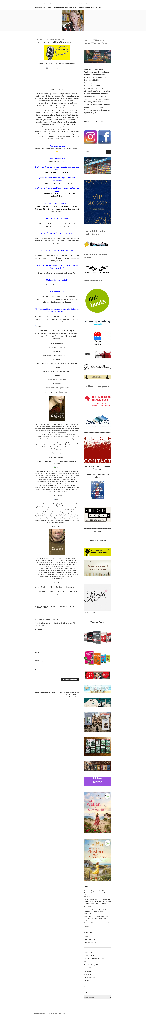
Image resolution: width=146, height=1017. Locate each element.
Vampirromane (71, 606)
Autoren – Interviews (89, 939)
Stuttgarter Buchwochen (90, 977)
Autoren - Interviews (44, 604)
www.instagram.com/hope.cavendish (57, 388)
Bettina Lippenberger (56, 39)
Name (37, 652)
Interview (61, 606)
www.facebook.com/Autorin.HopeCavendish (57, 371)
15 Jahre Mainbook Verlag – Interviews (90, 7)
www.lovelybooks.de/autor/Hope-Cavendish (57, 355)
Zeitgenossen (42, 607)
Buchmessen (87, 946)
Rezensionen (87, 971)
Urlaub (85, 984)
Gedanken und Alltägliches (91, 949)
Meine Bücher (67, 3)
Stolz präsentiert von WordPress (56, 1013)
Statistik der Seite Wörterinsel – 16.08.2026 (47, 3)
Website (37, 670)
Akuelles (86, 936)
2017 (38, 606)
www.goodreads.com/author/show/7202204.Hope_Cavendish (57, 363)
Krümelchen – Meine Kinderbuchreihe (94, 958)
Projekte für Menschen (90, 968)
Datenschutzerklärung (40, 1013)
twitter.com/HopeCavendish (57, 379)
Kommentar (39, 629)
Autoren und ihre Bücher (90, 942)
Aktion (43, 606)
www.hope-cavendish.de (57, 347)
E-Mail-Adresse (40, 661)
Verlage (86, 987)
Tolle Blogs (87, 980)
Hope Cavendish (52, 606)
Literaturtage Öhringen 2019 (43, 7)
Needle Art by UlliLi (89, 613)
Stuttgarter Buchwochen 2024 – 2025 (65, 7)
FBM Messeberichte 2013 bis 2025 (84, 3)
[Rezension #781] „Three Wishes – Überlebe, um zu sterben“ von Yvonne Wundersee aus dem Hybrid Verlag (97, 892)
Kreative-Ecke (88, 952)
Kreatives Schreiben (89, 955)
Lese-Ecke (87, 961)
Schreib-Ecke (87, 974)
